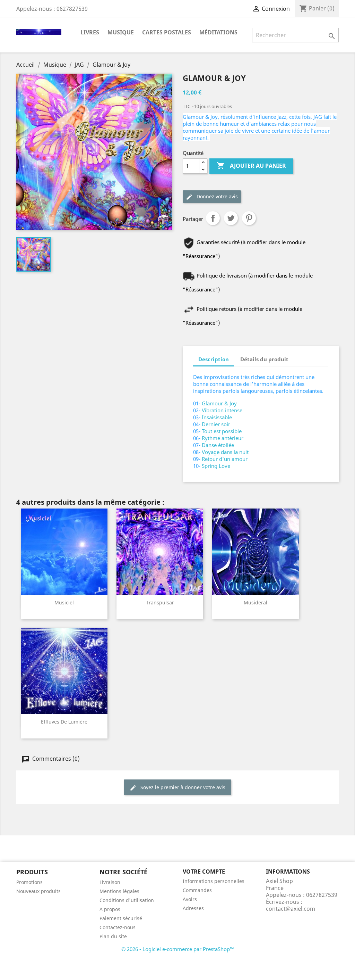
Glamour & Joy (219, 403)
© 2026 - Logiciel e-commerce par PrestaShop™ (177, 948)
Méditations (218, 32)
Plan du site (113, 936)
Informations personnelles (213, 881)
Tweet (231, 218)
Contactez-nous (117, 927)
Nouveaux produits (38, 891)
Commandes (197, 890)
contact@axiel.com (290, 908)
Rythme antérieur (222, 438)
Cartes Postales (166, 32)
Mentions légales (119, 891)
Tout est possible (222, 431)
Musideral (255, 602)
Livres (89, 32)
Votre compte (204, 871)
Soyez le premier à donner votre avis (182, 787)
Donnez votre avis (216, 196)
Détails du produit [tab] (264, 359)
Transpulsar (160, 602)
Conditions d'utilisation (126, 900)
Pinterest (249, 218)
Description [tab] (213, 359)
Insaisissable (217, 417)
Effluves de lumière (64, 721)
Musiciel (64, 602)
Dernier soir (216, 424)
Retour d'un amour (225, 458)
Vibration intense (222, 410)
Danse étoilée (218, 444)
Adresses (193, 908)
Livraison (109, 882)
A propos (109, 909)
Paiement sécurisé (120, 918)
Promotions (29, 882)
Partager (213, 218)
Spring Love (216, 465)
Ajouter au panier (251, 166)
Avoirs (190, 899)
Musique (120, 32)
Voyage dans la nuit (225, 451)
